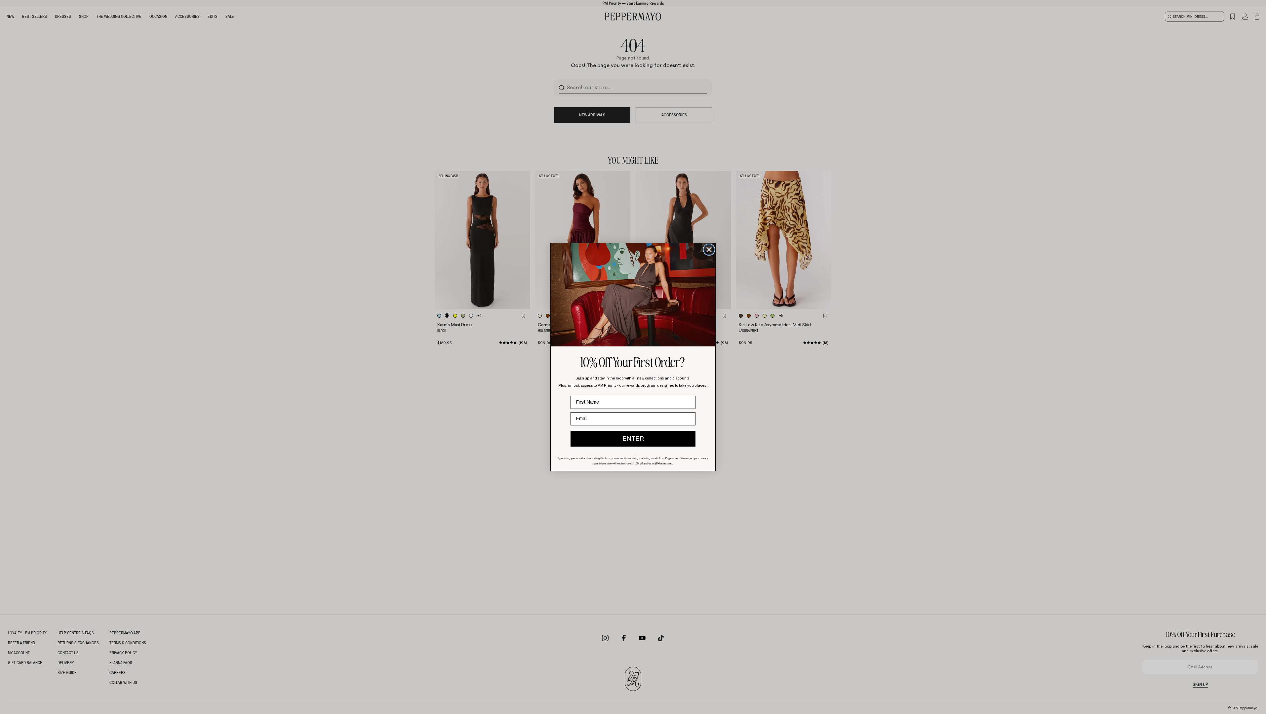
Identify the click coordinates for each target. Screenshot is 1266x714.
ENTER (633, 438)
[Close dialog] (709, 249)
